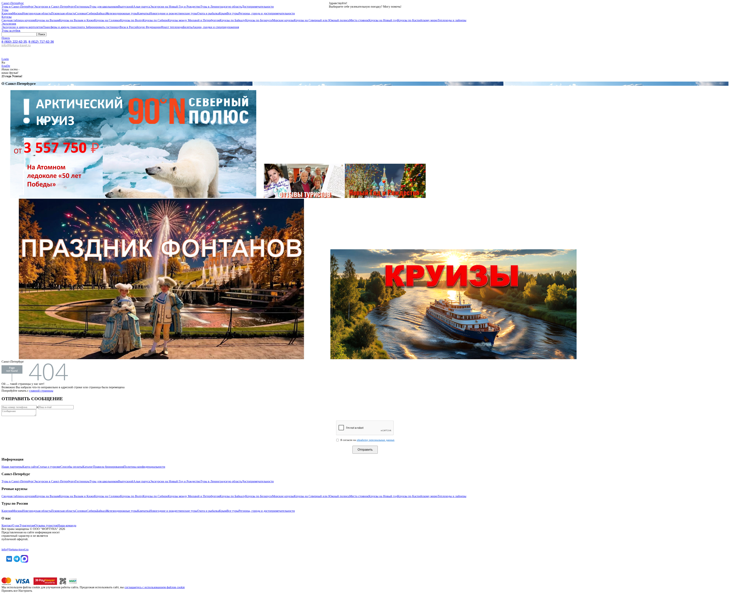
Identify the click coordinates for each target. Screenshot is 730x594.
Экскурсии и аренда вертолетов (22, 27)
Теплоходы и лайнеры (452, 20)
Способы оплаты (71, 466)
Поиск (6, 38)
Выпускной (125, 6)
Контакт (7, 525)
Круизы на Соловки (107, 20)
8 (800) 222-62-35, (15, 42)
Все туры (233, 13)
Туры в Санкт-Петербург (18, 6)
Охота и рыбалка (208, 13)
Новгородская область (36, 13)
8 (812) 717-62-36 (41, 42)
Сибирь (92, 13)
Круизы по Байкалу (232, 20)
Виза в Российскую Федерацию (140, 27)
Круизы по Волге (131, 20)
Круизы (7, 16)
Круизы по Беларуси (258, 20)
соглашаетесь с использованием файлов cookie (155, 587)
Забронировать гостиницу (102, 27)
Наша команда (67, 525)
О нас (16, 525)
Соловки (81, 13)
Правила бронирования (108, 466)
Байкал (101, 13)
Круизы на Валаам (47, 20)
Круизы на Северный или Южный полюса (321, 20)
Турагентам (27, 525)
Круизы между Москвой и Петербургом (194, 20)
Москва (17, 13)
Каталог (88, 466)
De (8, 66)
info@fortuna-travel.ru (16, 45)
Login (5, 59)
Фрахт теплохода (172, 27)
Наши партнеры (12, 466)
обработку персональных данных (375, 440)
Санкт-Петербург (13, 3)
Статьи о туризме (49, 466)
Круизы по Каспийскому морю (417, 20)
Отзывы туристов (46, 525)
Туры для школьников (104, 6)
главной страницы (41, 390)
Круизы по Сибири (155, 20)
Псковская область (63, 13)
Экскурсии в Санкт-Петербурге (54, 6)
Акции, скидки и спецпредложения (216, 27)
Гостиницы (82, 6)
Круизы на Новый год (382, 20)
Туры (5, 10)
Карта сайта (30, 466)
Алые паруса (141, 6)
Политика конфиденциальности (144, 466)
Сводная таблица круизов (18, 20)
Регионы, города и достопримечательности (267, 13)
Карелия (7, 13)
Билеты (188, 27)
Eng (4, 66)
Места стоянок (358, 20)
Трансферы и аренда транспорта (64, 27)
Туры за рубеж (11, 30)
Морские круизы (283, 20)
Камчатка (143, 13)
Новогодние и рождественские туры (173, 13)
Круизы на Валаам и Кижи (76, 20)
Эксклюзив (9, 23)
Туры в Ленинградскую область (221, 6)
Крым (223, 13)
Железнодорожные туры (121, 13)
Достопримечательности (258, 6)
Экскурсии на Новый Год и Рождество (175, 6)
